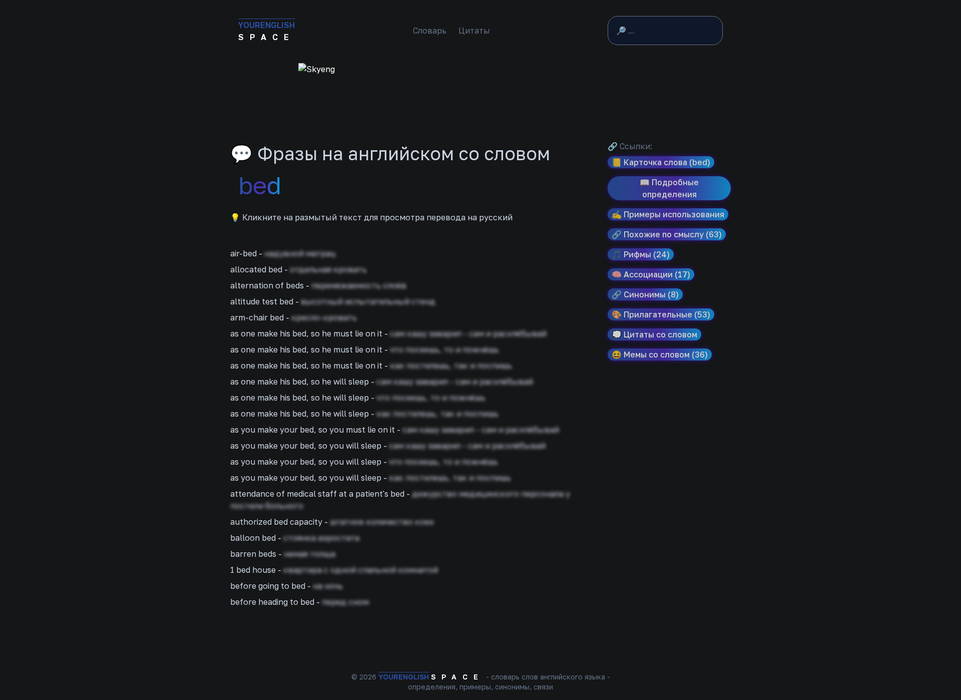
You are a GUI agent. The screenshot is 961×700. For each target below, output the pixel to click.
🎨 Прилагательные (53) (661, 314)
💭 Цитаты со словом (654, 334)
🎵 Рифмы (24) (641, 254)
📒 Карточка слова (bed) (661, 162)
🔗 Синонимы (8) (645, 294)
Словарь (429, 31)
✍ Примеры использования (668, 214)
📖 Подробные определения (669, 188)
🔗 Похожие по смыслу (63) (667, 234)
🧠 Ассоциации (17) (651, 274)
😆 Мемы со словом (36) (660, 354)
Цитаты (474, 31)
